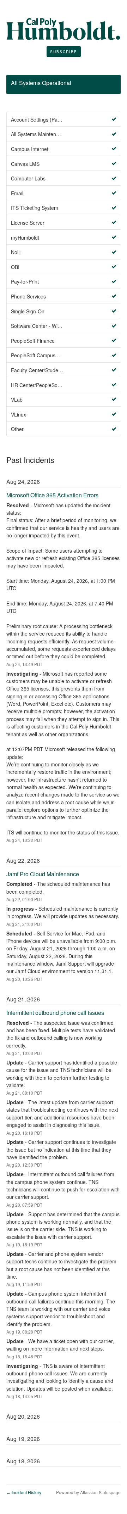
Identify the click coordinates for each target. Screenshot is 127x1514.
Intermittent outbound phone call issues (55, 1013)
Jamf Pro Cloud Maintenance (42, 874)
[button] (64, 51)
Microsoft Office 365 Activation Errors (52, 495)
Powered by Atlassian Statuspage (88, 1492)
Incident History (23, 1492)
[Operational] (113, 119)
